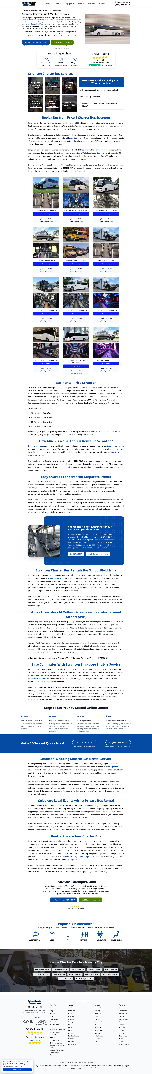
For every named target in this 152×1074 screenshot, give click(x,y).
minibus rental (76, 138)
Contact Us (80, 4)
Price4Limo (25, 10)
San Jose (122, 1022)
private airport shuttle (103, 631)
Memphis (98, 1016)
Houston (71, 1042)
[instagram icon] (33, 1007)
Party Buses (54, 1019)
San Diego (122, 1016)
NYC (96, 1025)
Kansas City (98, 1008)
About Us (53, 1005)
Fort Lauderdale (73, 1036)
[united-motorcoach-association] (28, 1023)
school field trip (54, 578)
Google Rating (35, 1040)
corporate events (38, 678)
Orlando (97, 1033)
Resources (101, 4)
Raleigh (121, 1008)
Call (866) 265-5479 (76, 554)
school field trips (41, 24)
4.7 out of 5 (100, 60)
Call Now (120, 2)
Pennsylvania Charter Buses (38, 10)
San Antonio (123, 1013)
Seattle (121, 1025)
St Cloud (122, 1027)
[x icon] (37, 1007)
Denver (70, 1027)
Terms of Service (77, 1068)
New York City (71, 856)
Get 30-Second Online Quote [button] (62, 42)
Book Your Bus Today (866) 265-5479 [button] (36, 42)
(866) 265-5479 (122, 4)
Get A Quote (91, 4)
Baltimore (71, 1011)
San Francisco (123, 1019)
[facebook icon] (29, 1007)
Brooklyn (71, 1016)
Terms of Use (125, 1067)
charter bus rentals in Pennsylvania (34, 22)
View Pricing (47, 214)
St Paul (121, 1033)
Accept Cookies (17, 1069)
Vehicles (47, 4)
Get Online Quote (84, 742)
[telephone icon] (116, 2)
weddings (31, 24)
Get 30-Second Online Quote (98, 554)
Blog (51, 1011)
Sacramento (123, 1011)
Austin (70, 1008)
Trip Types (69, 4)
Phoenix (97, 1039)
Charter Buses (54, 1022)
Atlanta (70, 1005)
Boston (70, 1013)
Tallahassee (123, 1036)
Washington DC (124, 1044)
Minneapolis (99, 1022)
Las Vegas (98, 1011)
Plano (96, 1042)
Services (52, 1013)
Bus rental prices (35, 446)
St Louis (121, 1030)
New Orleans (99, 1030)
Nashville (98, 1027)
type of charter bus (115, 446)
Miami (97, 1019)
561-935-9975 (94, 545)
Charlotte (71, 1019)
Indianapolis (72, 1044)
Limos (52, 1016)
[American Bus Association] (41, 1022)
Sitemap (52, 1055)
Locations (58, 4)
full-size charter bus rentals (95, 153)
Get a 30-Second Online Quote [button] (90, 900)
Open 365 (127, 2)
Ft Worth (71, 1039)
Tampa (121, 1039)
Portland (122, 1005)
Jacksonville (98, 1005)
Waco (121, 1042)
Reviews (52, 1037)
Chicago (71, 1022)
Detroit (70, 1030)
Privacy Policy (54, 1040)
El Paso (70, 1033)
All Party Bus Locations (57, 1030)
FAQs (51, 1047)
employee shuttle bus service (43, 675)
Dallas (70, 1025)
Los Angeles (99, 1013)
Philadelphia (85, 856)
